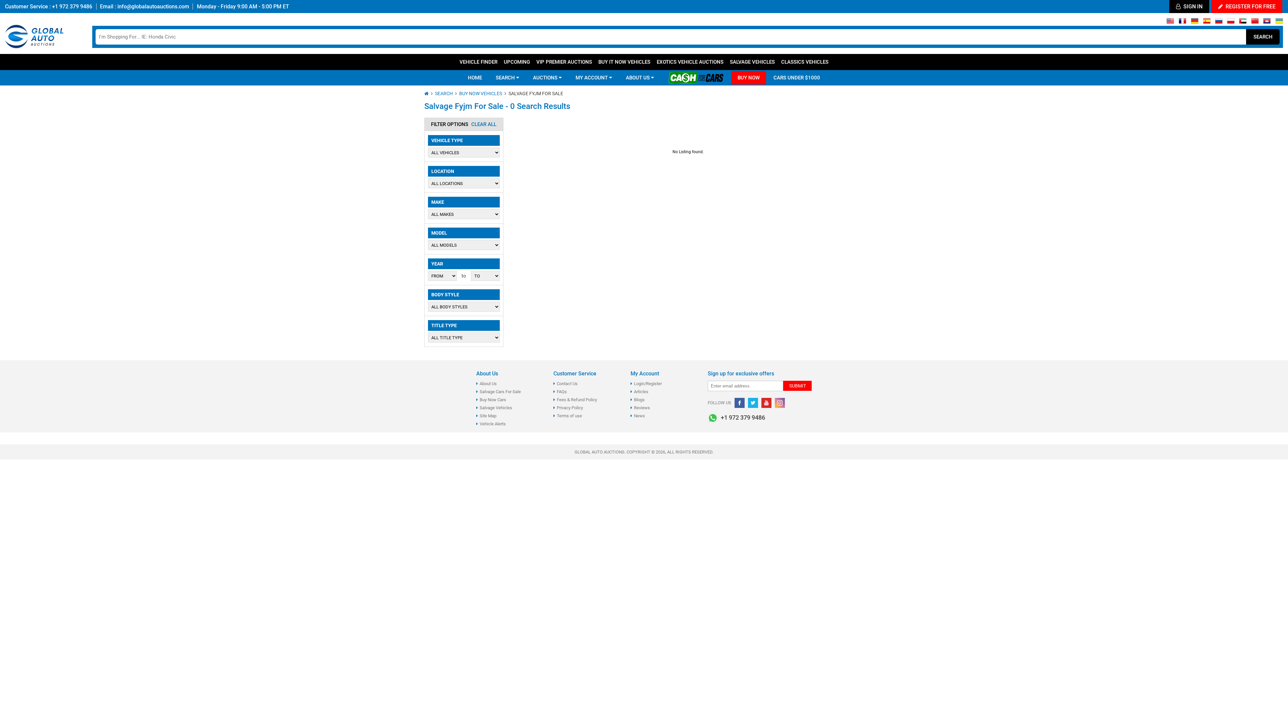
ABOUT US (638, 78)
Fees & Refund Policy (577, 399)
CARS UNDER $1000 (796, 78)
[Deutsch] (1194, 22)
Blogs (639, 399)
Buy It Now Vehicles (624, 62)
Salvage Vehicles (752, 62)
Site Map (488, 415)
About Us (488, 383)
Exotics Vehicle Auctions (690, 62)
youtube (766, 403)
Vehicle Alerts (493, 423)
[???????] (1219, 22)
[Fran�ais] (1182, 22)
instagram (780, 403)
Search (1263, 37)
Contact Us (567, 383)
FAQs (562, 391)
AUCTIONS (546, 78)
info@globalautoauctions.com (153, 6)
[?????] (1267, 22)
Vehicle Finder (478, 62)
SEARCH (506, 78)
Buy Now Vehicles (480, 93)
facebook (740, 403)
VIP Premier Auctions (564, 62)
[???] (1255, 22)
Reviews (642, 407)
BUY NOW (749, 78)
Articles (641, 391)
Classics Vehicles (804, 62)
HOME (475, 78)
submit (797, 385)
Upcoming (517, 62)
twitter (753, 403)
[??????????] (1279, 22)
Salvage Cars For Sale (500, 391)
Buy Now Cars (493, 399)
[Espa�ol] (1207, 22)
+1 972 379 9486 (71, 6)
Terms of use (569, 415)
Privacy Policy (570, 407)
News (639, 415)
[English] (1170, 22)
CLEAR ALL (483, 124)
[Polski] (1231, 22)
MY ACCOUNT (592, 78)
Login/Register (648, 383)
